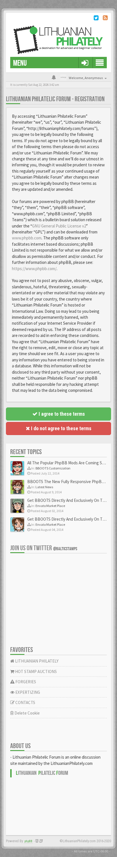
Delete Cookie (27, 713)
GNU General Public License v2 (59, 226)
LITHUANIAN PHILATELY (36, 661)
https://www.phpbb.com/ (34, 268)
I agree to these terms (61, 414)
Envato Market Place (50, 506)
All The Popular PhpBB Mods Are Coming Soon (68, 462)
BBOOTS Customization (52, 468)
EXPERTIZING (27, 692)
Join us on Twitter (43, 548)
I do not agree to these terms (60, 428)
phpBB (28, 841)
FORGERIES (25, 681)
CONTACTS (24, 702)
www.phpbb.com (26, 238)
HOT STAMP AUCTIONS (35, 671)
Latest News (44, 487)
